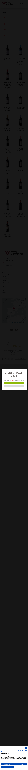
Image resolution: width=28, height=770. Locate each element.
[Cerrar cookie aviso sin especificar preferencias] (26, 748)
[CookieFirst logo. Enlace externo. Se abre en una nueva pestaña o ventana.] (1, 751)
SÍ (14, 382)
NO (14, 386)
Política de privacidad (22, 750)
